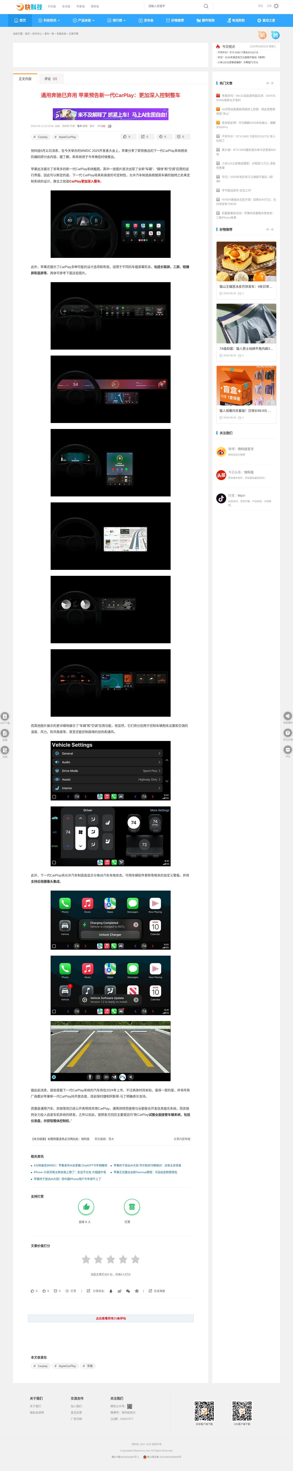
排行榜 (117, 20)
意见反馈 (76, 1412)
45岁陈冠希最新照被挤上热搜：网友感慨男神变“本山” (245, 111)
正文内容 (25, 79)
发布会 (148, 20)
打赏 (73, 1291)
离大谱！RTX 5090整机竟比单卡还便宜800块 (246, 152)
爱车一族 (49, 33)
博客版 (95, 6)
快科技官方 (129, 1412)
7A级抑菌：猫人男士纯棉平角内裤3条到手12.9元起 (246, 350)
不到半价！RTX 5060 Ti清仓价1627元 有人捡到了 (245, 138)
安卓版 (66, 6)
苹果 (88, 1366)
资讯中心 (37, 33)
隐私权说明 (37, 1412)
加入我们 (76, 1406)
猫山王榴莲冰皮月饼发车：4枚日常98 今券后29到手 (246, 288)
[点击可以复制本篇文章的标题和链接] (108, 126)
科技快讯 (50, 20)
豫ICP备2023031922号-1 (125, 1457)
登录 (260, 6)
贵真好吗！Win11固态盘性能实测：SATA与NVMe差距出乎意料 (245, 98)
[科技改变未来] (26, 6)
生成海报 (159, 1291)
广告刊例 (76, 1418)
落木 (79, 126)
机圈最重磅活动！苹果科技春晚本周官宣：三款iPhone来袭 (245, 215)
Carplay (40, 137)
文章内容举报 (182, 1139)
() (103, 126)
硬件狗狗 (208, 20)
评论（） (51, 79)
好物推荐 (177, 20)
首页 (23, 20)
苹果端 (80, 6)
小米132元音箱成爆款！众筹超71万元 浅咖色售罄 (245, 165)
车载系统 (61, 33)
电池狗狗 (238, 20)
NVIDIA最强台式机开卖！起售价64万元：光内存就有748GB (246, 202)
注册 (269, 6)
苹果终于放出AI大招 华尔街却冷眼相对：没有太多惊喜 (147, 1165)
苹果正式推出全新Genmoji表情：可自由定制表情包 (145, 1172)
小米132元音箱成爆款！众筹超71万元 (238, 62)
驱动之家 (269, 20)
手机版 (52, 6)
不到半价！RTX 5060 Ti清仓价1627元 (238, 52)
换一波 (269, 83)
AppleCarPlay (65, 137)
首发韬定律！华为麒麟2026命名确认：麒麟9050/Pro (246, 125)
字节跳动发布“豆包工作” (234, 190)
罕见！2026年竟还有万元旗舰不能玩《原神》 (242, 57)
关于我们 (35, 1406)
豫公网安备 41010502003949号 (164, 1457)
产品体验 (84, 20)
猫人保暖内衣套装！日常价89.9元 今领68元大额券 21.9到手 (245, 412)
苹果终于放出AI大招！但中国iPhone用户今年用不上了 (67, 1179)
